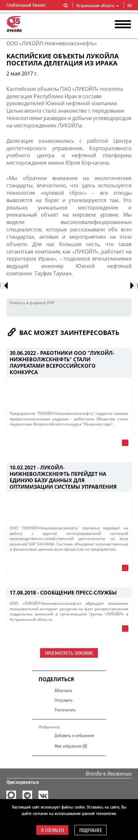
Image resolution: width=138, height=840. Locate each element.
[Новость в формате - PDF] (125, 311)
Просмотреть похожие (69, 653)
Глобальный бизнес (26, 5)
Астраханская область (95, 5)
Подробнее (90, 830)
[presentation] (4, 285)
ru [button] (130, 5)
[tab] (69, 444)
